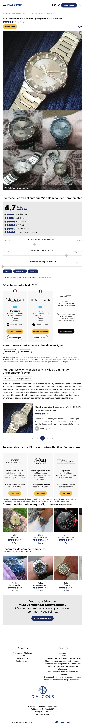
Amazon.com (10, 352)
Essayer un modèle (15, 331)
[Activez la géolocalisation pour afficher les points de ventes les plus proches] (36, 285)
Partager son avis (44, 618)
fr (80, 5)
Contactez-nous (66, 331)
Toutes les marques (18, 13)
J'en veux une (10, 27)
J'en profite (15, 493)
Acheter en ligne (15, 338)
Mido (29, 13)
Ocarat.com (25, 352)
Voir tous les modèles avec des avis (60, 504)
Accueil (5, 13)
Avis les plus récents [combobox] (23, 379)
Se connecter (69, 5)
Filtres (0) (7, 378)
